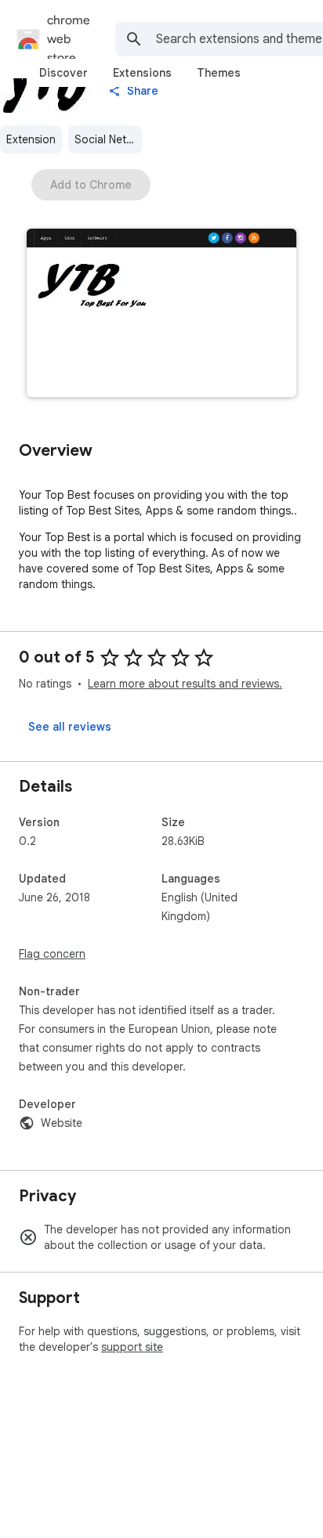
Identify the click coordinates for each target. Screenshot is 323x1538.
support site (132, 1347)
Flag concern (52, 954)
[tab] (63, 73)
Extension (31, 139)
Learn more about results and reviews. (185, 684)
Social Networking (108, 139)
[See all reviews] (70, 727)
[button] (161, 314)
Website (61, 1123)
